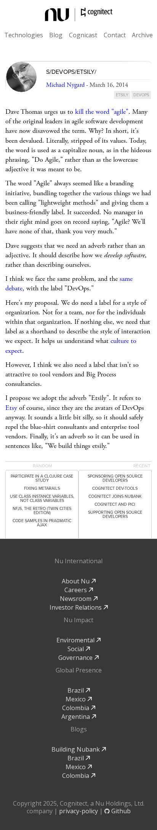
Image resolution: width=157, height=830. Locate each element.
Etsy (11, 407)
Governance (76, 657)
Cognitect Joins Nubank (115, 496)
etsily (122, 94)
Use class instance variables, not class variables (42, 498)
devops (141, 94)
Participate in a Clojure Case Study (42, 478)
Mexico (76, 699)
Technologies (23, 35)
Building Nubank (76, 749)
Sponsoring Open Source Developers (115, 478)
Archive (142, 35)
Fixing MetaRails (42, 488)
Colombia (76, 708)
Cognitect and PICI (115, 504)
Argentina (76, 716)
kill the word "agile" (101, 111)
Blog (55, 35)
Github (120, 811)
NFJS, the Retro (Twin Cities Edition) (42, 510)
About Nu (76, 581)
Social (76, 649)
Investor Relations (76, 607)
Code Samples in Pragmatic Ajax (42, 522)
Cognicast (83, 35)
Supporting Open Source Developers (115, 514)
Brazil (76, 690)
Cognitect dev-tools (115, 488)
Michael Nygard (65, 85)
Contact (115, 35)
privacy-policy (78, 811)
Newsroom (76, 598)
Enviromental (76, 640)
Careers (76, 590)
